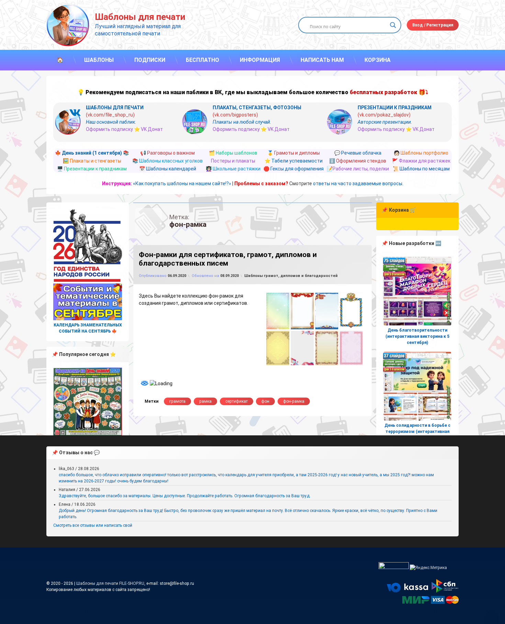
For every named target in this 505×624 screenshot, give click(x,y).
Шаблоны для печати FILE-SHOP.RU (110, 583)
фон (265, 401)
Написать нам (322, 60)
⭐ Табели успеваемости (294, 161)
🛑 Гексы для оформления (293, 168)
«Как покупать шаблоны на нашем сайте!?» (182, 183)
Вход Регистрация (432, 25)
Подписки (149, 60)
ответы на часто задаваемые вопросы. (358, 183)
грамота (177, 401)
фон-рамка (293, 401)
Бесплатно (202, 60)
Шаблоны (99, 60)
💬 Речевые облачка (357, 153)
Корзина (377, 60)
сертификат (236, 401)
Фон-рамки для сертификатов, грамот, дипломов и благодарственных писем (228, 258)
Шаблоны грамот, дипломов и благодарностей (291, 276)
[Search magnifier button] (393, 25)
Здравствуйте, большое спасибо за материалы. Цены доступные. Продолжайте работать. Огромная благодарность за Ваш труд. (185, 495)
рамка (205, 401)
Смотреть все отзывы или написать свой (92, 525)
